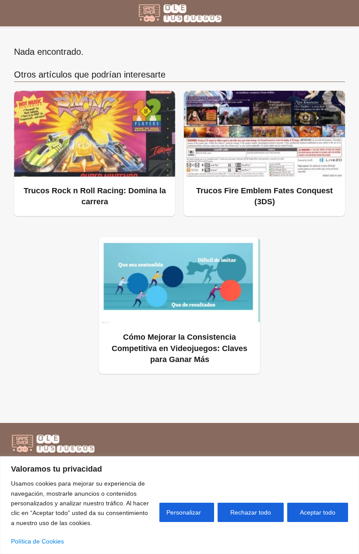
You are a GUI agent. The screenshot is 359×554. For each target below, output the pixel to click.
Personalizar (183, 512)
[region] (179, 505)
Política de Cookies (37, 541)
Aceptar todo (317, 512)
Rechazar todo (250, 512)
